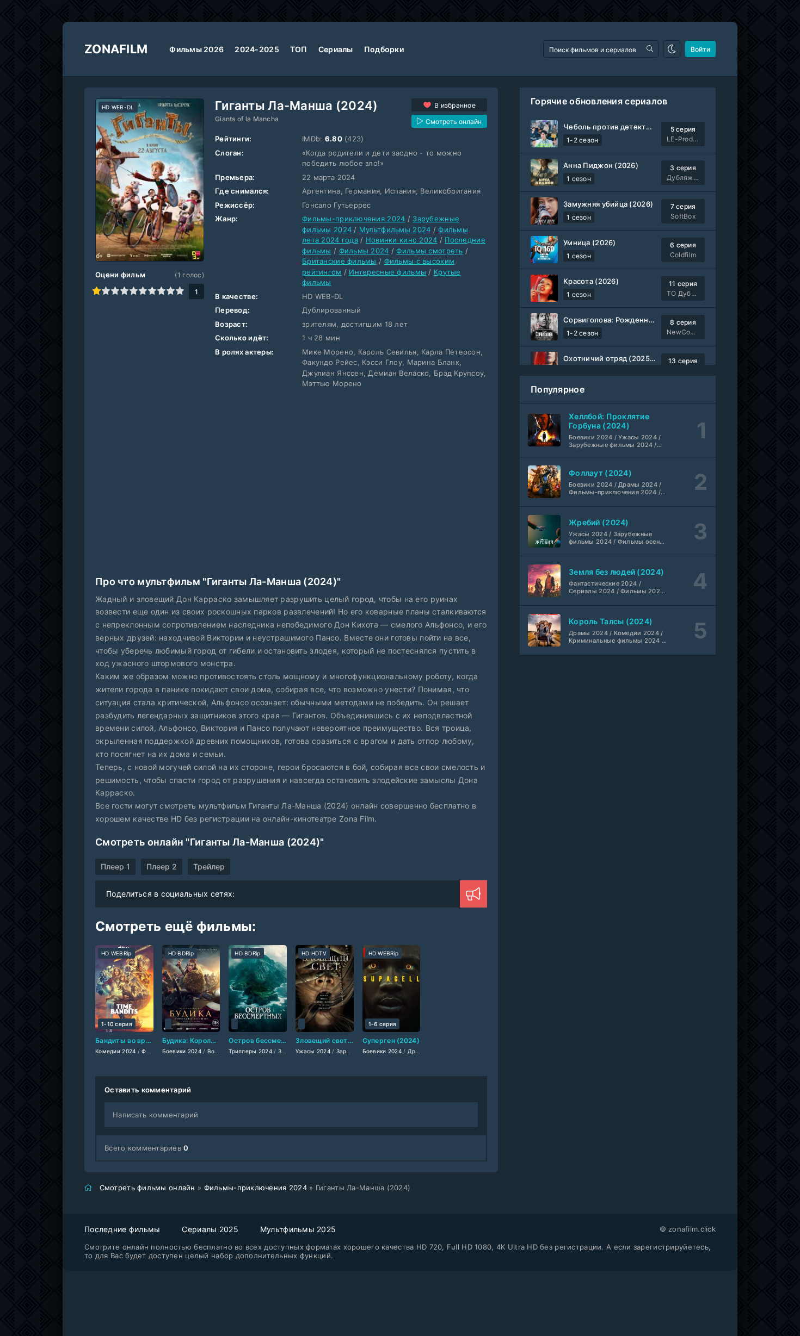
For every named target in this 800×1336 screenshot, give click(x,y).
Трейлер (209, 866)
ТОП (298, 49)
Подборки (384, 49)
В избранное (455, 105)
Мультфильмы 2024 (394, 229)
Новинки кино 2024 (402, 239)
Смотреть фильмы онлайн (147, 1187)
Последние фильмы (122, 1229)
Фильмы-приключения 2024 (353, 218)
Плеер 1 (115, 866)
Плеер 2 (161, 866)
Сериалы (335, 49)
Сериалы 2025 (210, 1229)
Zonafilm (115, 49)
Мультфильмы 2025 (298, 1229)
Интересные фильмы (387, 272)
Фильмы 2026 (196, 49)
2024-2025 (257, 49)
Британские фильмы (339, 261)
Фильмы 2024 (364, 250)
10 (179, 290)
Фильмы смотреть (429, 250)
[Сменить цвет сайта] (671, 49)
